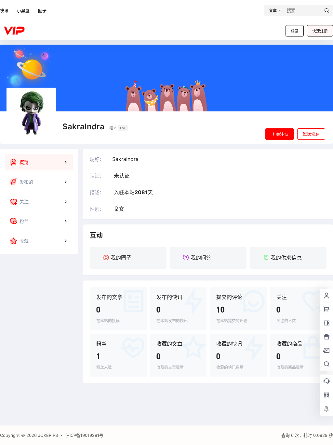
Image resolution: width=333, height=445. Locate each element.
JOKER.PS (47, 435)
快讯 (4, 10)
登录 (295, 31)
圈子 (42, 10)
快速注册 (320, 31)
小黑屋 (23, 10)
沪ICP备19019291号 (84, 435)
